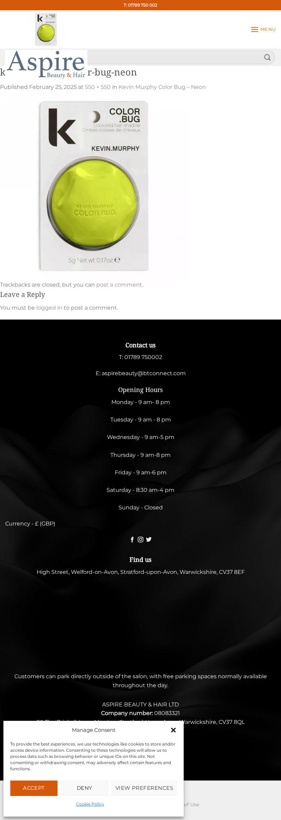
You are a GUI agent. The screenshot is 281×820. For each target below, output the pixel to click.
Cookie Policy (90, 804)
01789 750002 (143, 357)
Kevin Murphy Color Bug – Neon (162, 87)
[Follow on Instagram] (140, 540)
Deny (85, 788)
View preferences (144, 788)
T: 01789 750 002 (140, 5)
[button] (173, 730)
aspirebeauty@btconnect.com (144, 373)
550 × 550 (98, 87)
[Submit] (267, 57)
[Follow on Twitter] (148, 540)
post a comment (119, 284)
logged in (49, 307)
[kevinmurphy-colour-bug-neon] (94, 185)
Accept (34, 788)
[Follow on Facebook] (132, 540)
